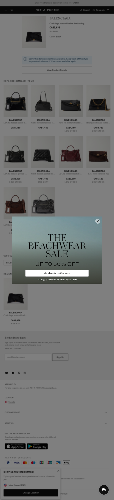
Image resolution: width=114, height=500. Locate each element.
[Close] (97, 221)
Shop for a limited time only (57, 273)
